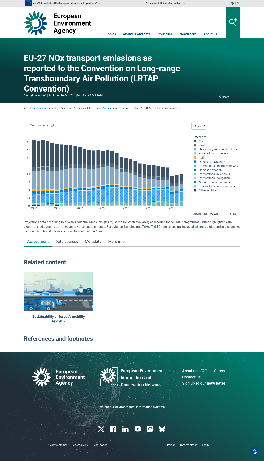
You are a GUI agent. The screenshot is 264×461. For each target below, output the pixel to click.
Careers (220, 370)
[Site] (59, 22)
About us (210, 34)
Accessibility (80, 444)
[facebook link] (114, 429)
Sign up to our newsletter (203, 383)
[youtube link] (138, 429)
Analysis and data (137, 34)
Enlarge (234, 213)
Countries (165, 34)
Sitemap (170, 444)
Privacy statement (58, 444)
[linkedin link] (126, 429)
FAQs (204, 370)
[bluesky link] (162, 429)
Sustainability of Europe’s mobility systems (58, 318)
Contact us (191, 377)
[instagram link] (150, 429)
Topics (111, 34)
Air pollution (132, 108)
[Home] (26, 108)
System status (188, 444)
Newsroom (188, 34)
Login (205, 444)
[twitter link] (101, 429)
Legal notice (100, 444)
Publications (65, 108)
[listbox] (63, 3)
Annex (99, 231)
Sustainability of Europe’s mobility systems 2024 (99, 108)
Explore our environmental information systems (132, 407)
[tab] (38, 242)
